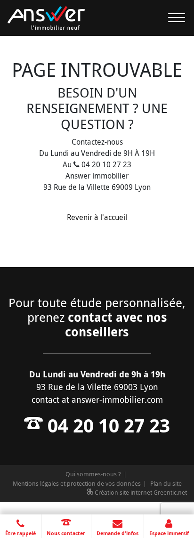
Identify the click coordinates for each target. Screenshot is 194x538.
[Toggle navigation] (170, 17)
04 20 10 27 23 (106, 425)
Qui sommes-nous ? (93, 474)
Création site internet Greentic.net (140, 492)
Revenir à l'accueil (97, 217)
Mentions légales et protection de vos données (77, 483)
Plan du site (166, 483)
